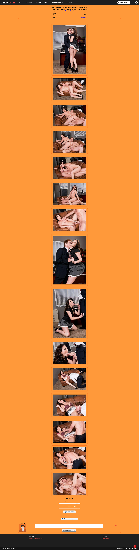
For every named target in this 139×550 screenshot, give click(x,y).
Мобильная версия (122, 548)
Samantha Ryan (70, 10)
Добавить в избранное (69, 519)
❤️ (116, 525)
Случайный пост (41, 2)
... (85, 17)
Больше (70, 2)
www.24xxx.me (106, 538)
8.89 (85, 12)
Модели (29, 2)
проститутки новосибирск (36, 538)
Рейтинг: (70, 506)
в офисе (83, 17)
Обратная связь (133, 548)
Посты (20, 2)
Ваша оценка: (68, 502)
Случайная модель (57, 2)
